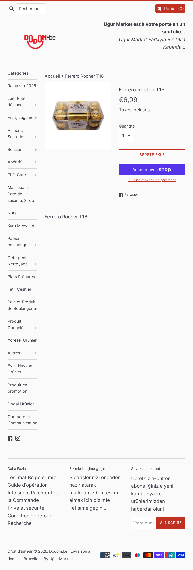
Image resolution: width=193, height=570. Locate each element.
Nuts (12, 212)
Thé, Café (22, 174)
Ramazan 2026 (22, 85)
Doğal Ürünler (21, 403)
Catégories (18, 73)
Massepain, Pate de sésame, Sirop (21, 194)
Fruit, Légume (22, 117)
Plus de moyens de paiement (152, 180)
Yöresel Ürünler (22, 340)
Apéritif (22, 161)
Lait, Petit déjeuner (22, 101)
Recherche (20, 523)
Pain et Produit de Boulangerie (22, 305)
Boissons (22, 149)
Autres (22, 352)
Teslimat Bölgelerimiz (32, 477)
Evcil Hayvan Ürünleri (20, 369)
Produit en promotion (17, 388)
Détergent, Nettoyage (22, 261)
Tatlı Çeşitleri (20, 289)
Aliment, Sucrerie (22, 133)
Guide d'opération (28, 485)
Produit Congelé (22, 324)
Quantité (127, 126)
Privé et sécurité (26, 508)
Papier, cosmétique (22, 241)
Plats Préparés (21, 276)
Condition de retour (29, 516)
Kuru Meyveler (21, 225)
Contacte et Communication (22, 420)
